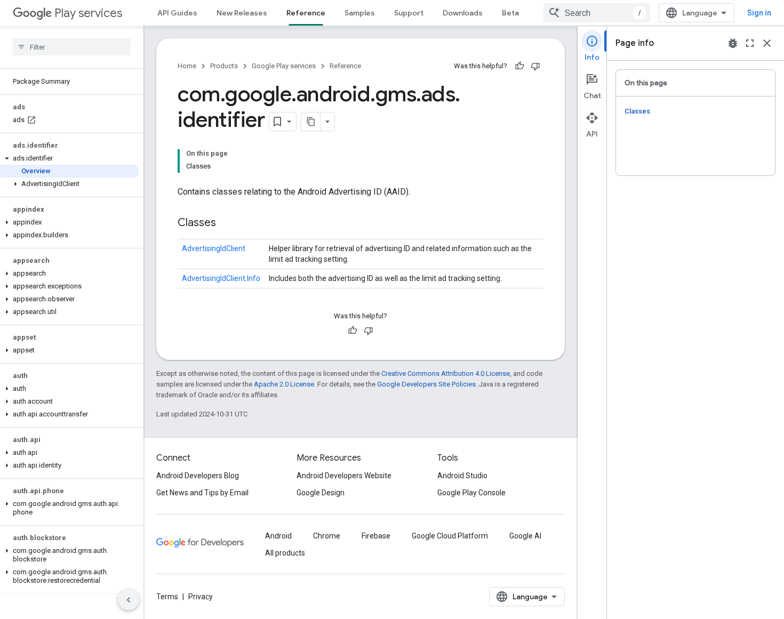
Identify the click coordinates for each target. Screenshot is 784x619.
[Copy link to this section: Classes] (226, 223)
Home (187, 66)
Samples (360, 13)
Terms (167, 596)
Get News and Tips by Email (202, 492)
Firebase (376, 536)
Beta (510, 13)
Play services (88, 13)
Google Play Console (471, 492)
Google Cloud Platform (450, 536)
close (767, 43)
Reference (305, 13)
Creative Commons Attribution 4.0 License (445, 373)
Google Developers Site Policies (426, 384)
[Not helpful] (535, 66)
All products (285, 553)
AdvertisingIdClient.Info (221, 278)
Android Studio (462, 475)
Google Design (321, 492)
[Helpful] (519, 66)
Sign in (759, 13)
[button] (69, 158)
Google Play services (284, 66)
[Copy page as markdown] (311, 121)
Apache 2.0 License (284, 384)
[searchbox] (72, 46)
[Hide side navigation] (128, 599)
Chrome (326, 536)
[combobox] (596, 12)
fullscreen (749, 43)
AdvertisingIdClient (213, 248)
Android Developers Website (344, 475)
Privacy (200, 596)
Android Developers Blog (197, 475)
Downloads (463, 13)
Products (224, 66)
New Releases (242, 13)
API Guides (177, 13)
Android (278, 536)
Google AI (525, 536)
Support (408, 13)
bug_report (732, 43)
